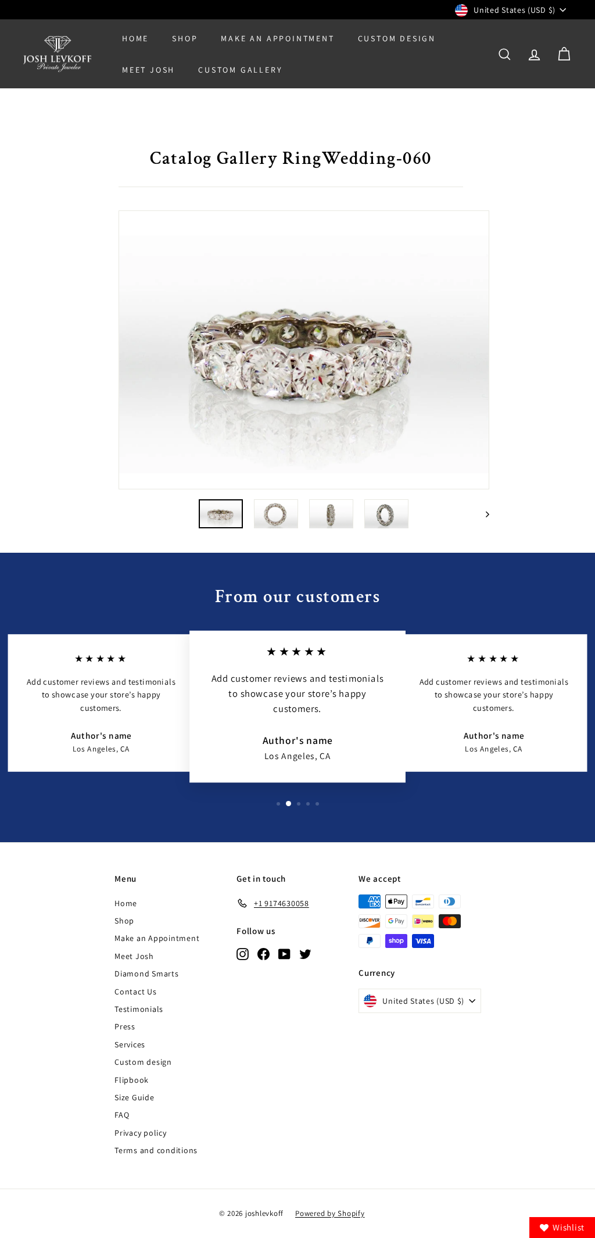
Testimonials (138, 1009)
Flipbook (131, 1080)
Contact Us (135, 991)
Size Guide (134, 1097)
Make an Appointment (156, 938)
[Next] (482, 514)
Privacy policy (140, 1133)
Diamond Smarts (146, 973)
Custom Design (397, 38)
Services (129, 1044)
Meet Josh (148, 70)
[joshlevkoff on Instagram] (242, 953)
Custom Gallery (240, 70)
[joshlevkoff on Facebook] (263, 953)
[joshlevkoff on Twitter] (305, 953)
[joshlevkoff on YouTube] (284, 953)
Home (135, 38)
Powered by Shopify (330, 1213)
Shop (185, 38)
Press (124, 1026)
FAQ (121, 1115)
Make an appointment (277, 38)
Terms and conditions (156, 1150)
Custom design (143, 1062)
